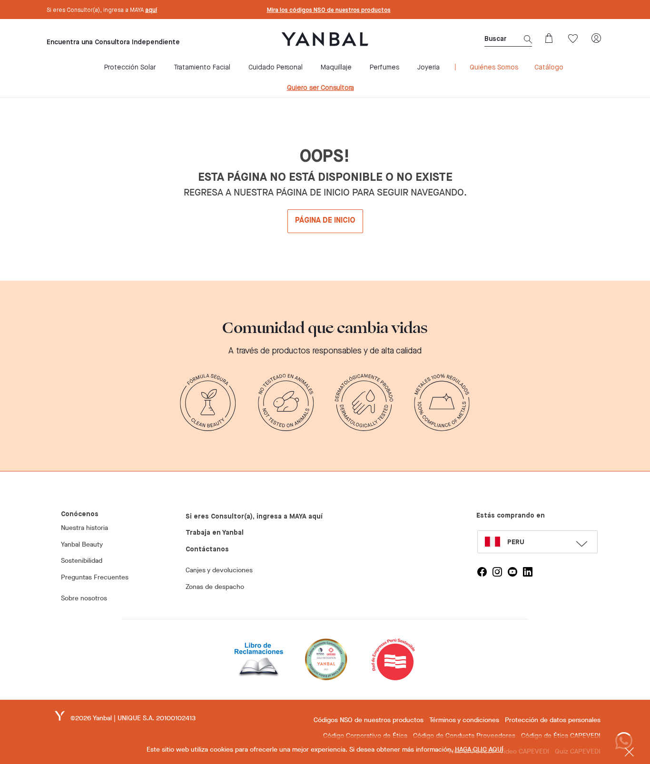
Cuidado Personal (275, 67)
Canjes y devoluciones (219, 570)
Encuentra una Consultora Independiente (113, 42)
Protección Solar (130, 67)
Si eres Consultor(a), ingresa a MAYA (102, 10)
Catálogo (548, 67)
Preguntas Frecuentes (94, 577)
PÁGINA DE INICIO (325, 221)
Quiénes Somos (494, 67)
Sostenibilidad (81, 560)
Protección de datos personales (553, 720)
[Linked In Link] (527, 572)
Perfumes (384, 67)
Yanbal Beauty (82, 544)
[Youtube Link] (512, 572)
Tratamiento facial (202, 67)
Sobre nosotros (84, 598)
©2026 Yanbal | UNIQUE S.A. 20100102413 (133, 718)
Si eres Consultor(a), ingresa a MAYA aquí (254, 516)
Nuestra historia (84, 527)
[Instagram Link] (497, 572)
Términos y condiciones (464, 720)
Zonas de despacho (215, 586)
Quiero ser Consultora (320, 88)
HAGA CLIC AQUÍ (479, 749)
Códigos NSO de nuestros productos (368, 720)
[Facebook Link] (482, 572)
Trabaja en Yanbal (215, 532)
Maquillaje (336, 67)
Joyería (428, 67)
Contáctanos (207, 549)
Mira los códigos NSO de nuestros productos (329, 10)
